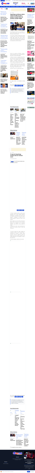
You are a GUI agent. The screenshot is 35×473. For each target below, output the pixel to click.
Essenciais (32, 471)
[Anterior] (21, 3)
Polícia (9, 6)
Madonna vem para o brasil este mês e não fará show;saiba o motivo (4, 19)
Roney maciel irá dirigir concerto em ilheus (4, 80)
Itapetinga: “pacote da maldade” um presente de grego (30, 22)
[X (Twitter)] (20, 29)
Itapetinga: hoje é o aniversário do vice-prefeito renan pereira (24, 141)
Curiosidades (17, 6)
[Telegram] (22, 29)
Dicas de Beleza (13, 6)
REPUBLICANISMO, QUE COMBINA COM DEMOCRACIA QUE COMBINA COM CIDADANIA (19, 442)
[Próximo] (33, 3)
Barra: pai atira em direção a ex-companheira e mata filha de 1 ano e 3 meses (23, 118)
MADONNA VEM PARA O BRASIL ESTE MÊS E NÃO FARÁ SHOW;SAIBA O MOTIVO (26, 442)
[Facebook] (19, 29)
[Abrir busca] (33, 6)
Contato (29, 468)
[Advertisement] (17, 47)
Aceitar (28, 471)
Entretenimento (21, 6)
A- (28, 6)
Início (1, 6)
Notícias (4, 6)
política (11, 135)
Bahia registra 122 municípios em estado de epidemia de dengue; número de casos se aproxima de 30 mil (17, 120)
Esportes (25, 6)
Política (7, 6)
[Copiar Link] (23, 29)
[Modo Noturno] (31, 6)
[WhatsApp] (17, 29)
